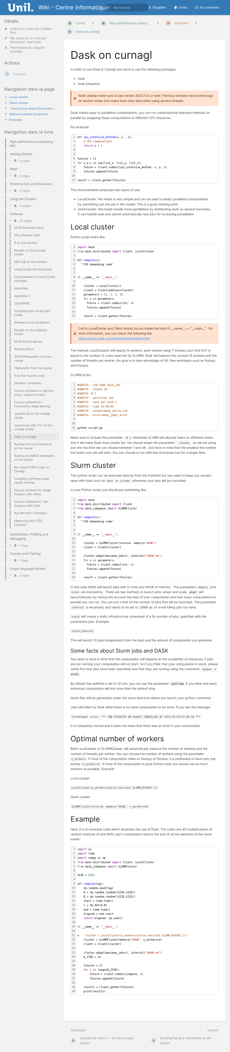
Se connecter (209, 7)
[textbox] (147, 158)
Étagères (159, 7)
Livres (182, 7)
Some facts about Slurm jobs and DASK (33, 108)
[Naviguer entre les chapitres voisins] (158, 23)
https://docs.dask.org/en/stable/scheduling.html (113, 338)
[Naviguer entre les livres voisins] (93, 23)
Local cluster (18, 97)
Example (15, 119)
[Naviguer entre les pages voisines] (196, 23)
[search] (126, 7)
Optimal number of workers (28, 114)
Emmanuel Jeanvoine (25, 42)
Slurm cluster (19, 103)
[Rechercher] (109, 7)
